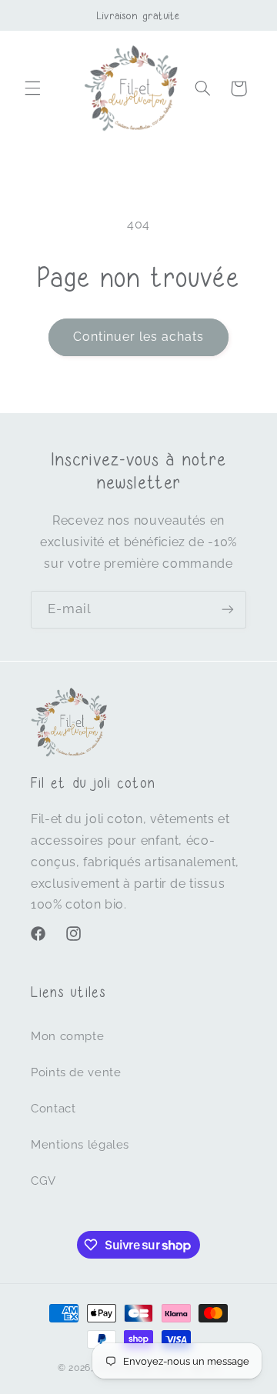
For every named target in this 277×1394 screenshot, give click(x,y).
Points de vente (76, 1072)
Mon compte (67, 1035)
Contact (53, 1108)
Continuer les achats (139, 336)
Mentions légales (80, 1144)
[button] (32, 88)
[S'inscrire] (227, 610)
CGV (43, 1180)
